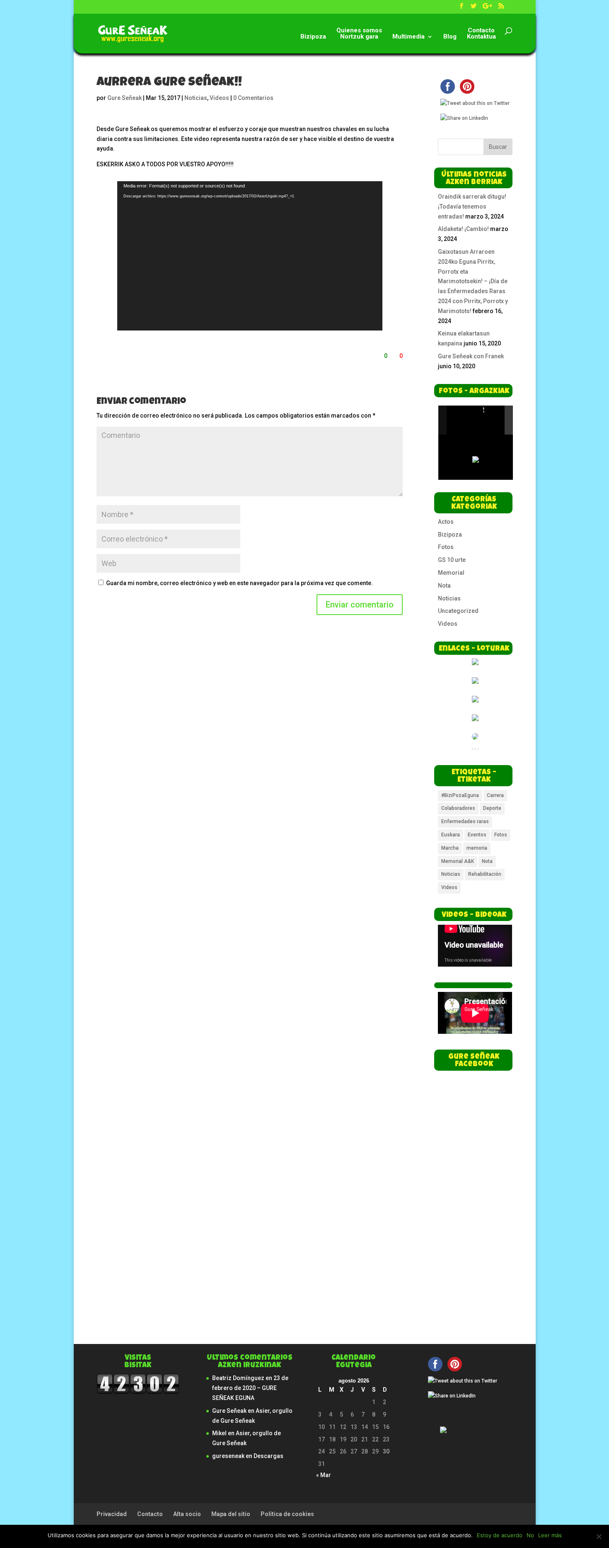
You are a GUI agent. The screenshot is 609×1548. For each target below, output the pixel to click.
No (530, 1535)
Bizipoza (313, 37)
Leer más (550, 1535)
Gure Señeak (124, 98)
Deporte (492, 808)
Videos (219, 98)
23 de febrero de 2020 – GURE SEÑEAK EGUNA (250, 1388)
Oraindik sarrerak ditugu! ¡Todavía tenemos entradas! (472, 206)
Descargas (268, 1456)
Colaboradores (458, 808)
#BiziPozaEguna (460, 795)
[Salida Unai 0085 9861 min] (464, 420)
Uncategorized (458, 611)
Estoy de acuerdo (499, 1535)
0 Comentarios (253, 98)
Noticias (195, 98)
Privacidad (112, 1514)
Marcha (450, 848)
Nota (444, 585)
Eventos (477, 835)
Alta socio (187, 1514)
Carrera (495, 795)
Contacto (150, 1514)
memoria (476, 848)
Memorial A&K (457, 861)
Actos (446, 521)
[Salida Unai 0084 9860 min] (501, 420)
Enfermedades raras (465, 821)
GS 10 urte (452, 560)
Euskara (450, 835)
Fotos (446, 547)
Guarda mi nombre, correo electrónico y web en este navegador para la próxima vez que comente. (239, 583)
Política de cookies (287, 1514)
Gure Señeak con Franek (471, 356)
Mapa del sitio (230, 1514)
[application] (249, 255)
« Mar (323, 1475)
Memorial (451, 572)
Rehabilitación (484, 874)
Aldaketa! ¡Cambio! (463, 229)
